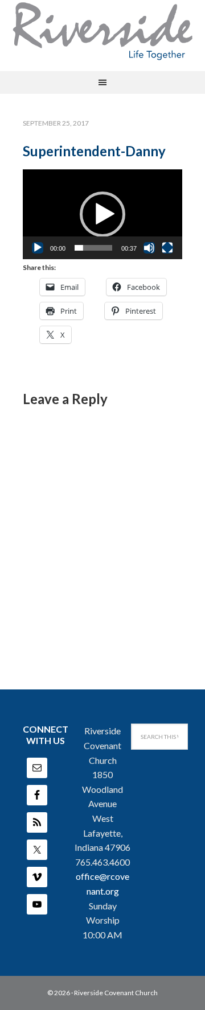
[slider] (93, 248)
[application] (102, 214)
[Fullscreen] (167, 247)
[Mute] (149, 247)
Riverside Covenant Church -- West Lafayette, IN (102, 31)
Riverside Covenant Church (116, 992)
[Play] (37, 247)
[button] (102, 214)
